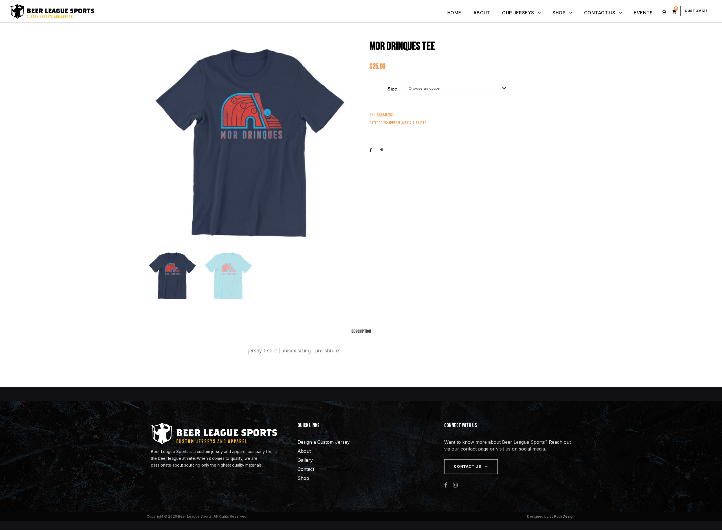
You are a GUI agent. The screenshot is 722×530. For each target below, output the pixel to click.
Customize (696, 11)
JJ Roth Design (561, 516)
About (481, 13)
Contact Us (599, 13)
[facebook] (445, 485)
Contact (306, 469)
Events (643, 13)
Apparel (394, 123)
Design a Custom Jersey (324, 442)
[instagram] (455, 485)
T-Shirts (419, 123)
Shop (558, 13)
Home (454, 13)
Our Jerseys (518, 13)
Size (392, 89)
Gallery (305, 460)
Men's (406, 123)
